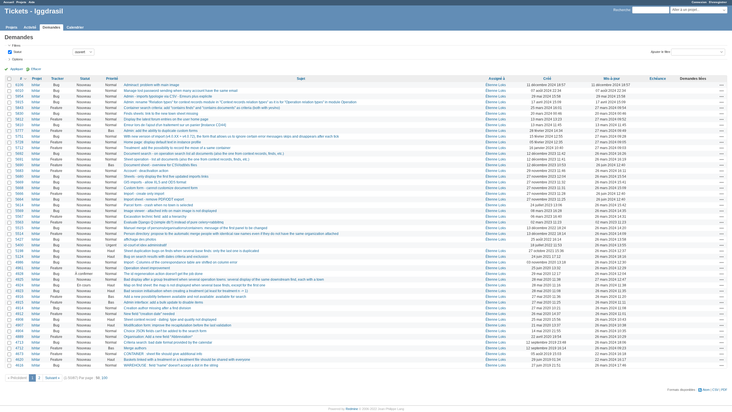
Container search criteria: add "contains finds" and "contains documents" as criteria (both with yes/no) (202, 108)
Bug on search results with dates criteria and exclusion (166, 257)
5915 (19, 102)
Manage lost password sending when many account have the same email (181, 91)
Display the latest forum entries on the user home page (166, 119)
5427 (19, 239)
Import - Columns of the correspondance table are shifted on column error (180, 262)
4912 (19, 314)
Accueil (8, 2)
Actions (721, 85)
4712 (19, 348)
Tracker (57, 79)
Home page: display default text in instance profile (162, 142)
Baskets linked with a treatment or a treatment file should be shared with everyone (187, 360)
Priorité (112, 79)
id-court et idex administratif (145, 245)
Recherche (621, 10)
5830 (19, 114)
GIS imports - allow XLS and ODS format (155, 182)
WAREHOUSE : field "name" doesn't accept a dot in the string (171, 365)
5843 (19, 108)
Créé (547, 79)
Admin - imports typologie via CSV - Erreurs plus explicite (168, 96)
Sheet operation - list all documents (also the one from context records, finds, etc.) (186, 159)
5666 (19, 194)
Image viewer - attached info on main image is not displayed (170, 211)
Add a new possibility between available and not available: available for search (185, 297)
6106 (19, 85)
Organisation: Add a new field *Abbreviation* (158, 337)
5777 (19, 131)
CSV (715, 389)
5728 (19, 142)
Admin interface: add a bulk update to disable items (163, 302)
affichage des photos (140, 239)
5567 (19, 217)
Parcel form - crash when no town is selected (158, 205)
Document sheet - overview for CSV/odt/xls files (160, 165)
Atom (706, 389)
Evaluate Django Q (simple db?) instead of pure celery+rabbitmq (174, 222)
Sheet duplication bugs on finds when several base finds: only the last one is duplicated (191, 251)
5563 (19, 222)
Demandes (51, 27)
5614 (19, 205)
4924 (19, 285)
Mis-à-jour (612, 79)
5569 (19, 211)
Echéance (658, 79)
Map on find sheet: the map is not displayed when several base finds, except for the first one (194, 285)
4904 (19, 331)
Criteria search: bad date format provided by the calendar (168, 342)
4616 (19, 365)
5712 (19, 148)
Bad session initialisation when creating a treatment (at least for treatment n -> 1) (186, 291)
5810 (19, 125)
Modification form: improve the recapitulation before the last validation (177, 325)
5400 (19, 245)
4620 (19, 360)
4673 (19, 354)
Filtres (16, 45)
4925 (19, 280)
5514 (19, 234)
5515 (19, 228)
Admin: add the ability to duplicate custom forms (161, 131)
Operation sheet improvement (147, 268)
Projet (37, 79)
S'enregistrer (718, 2)
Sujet (301, 79)
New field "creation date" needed (149, 314)
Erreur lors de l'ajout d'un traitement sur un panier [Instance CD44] (175, 125)
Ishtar (35, 85)
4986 (19, 262)
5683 (19, 171)
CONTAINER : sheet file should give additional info (163, 354)
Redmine (352, 409)
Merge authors (135, 348)
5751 (19, 136)
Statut (17, 51)
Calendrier (75, 27)
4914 (19, 308)
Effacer (36, 69)
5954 (19, 96)
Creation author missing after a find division (157, 308)
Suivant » (52, 378)
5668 (19, 188)
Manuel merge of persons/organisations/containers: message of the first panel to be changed (195, 228)
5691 (19, 159)
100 (105, 378)
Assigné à (497, 79)
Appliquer (16, 69)
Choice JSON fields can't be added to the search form (165, 331)
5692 (19, 154)
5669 (19, 182)
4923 (19, 291)
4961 (19, 268)
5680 (19, 177)
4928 (19, 274)
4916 (19, 297)
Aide (32, 2)
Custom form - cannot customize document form (161, 188)
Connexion (699, 2)
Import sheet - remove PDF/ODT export (154, 199)
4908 (19, 320)
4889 (19, 337)
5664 (19, 199)
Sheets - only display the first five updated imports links (166, 177)
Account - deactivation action (146, 171)
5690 (19, 165)
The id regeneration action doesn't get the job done (163, 274)
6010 (19, 91)
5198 (19, 251)
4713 (19, 342)
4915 (19, 302)
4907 (19, 325)
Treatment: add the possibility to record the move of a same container (177, 148)
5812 (19, 119)
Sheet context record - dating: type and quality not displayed (170, 320)
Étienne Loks (496, 85)
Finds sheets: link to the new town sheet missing (161, 114)
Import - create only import (144, 194)
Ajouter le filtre (660, 51)
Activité (30, 27)
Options (17, 59)
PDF (724, 389)
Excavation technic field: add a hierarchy (155, 217)
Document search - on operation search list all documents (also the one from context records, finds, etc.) (204, 154)
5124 (19, 257)
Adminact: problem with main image (151, 85)
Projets (21, 2)
